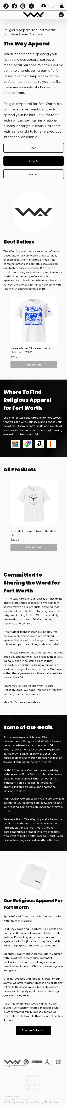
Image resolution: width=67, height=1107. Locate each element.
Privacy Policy (11, 1096)
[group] (33, 332)
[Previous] (5, 1082)
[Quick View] (33, 320)
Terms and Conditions (15, 1099)
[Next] (61, 1082)
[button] (62, 5)
